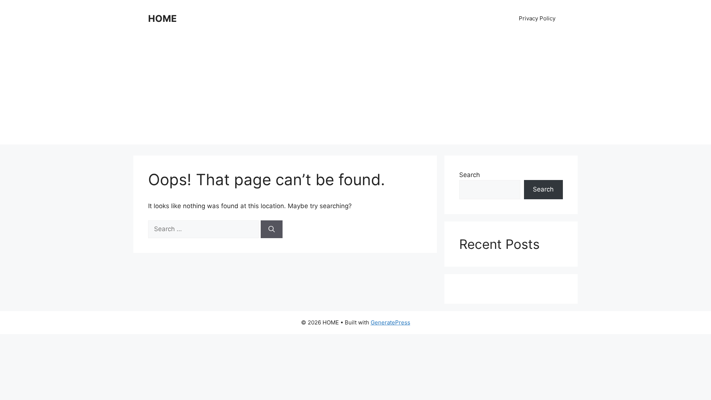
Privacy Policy (537, 18)
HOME (162, 18)
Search (469, 175)
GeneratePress (390, 322)
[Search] (272, 229)
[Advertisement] (355, 92)
